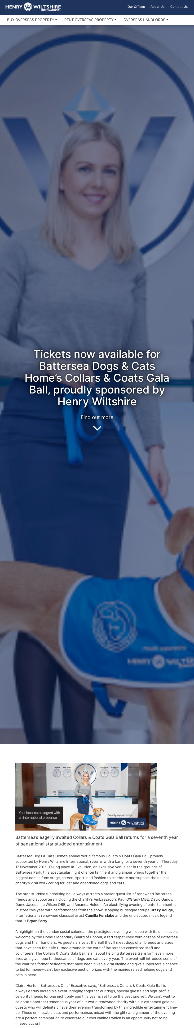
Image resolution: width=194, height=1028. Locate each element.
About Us (157, 7)
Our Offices (136, 7)
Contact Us (179, 7)
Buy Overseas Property (30, 20)
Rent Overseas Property (89, 20)
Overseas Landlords (144, 20)
